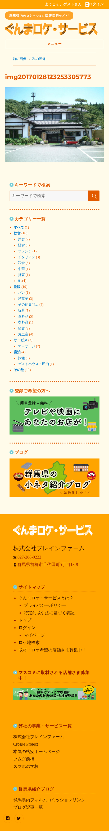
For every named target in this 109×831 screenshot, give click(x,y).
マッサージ (26, 346)
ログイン (96, 4)
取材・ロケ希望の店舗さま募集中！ (52, 650)
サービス (21, 340)
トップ (25, 620)
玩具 (21, 310)
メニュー (54, 44)
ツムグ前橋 (23, 759)
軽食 (21, 245)
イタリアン (26, 257)
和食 (21, 263)
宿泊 (17, 352)
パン (21, 293)
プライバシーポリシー (45, 605)
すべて (19, 227)
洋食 (21, 239)
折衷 (21, 275)
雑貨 (21, 328)
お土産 (23, 334)
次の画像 (39, 59)
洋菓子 (23, 299)
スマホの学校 (26, 766)
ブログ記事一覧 (28, 807)
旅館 (21, 358)
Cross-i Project (25, 744)
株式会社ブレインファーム (38, 736)
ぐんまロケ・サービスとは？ (46, 598)
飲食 (17, 233)
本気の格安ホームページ (36, 751)
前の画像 (19, 59)
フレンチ (25, 251)
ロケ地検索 (29, 642)
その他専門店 (28, 304)
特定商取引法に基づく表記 (49, 613)
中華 (21, 269)
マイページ (34, 635)
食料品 (23, 316)
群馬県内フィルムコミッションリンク (49, 800)
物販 (17, 287)
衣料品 (23, 322)
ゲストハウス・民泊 (33, 364)
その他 (19, 370)
